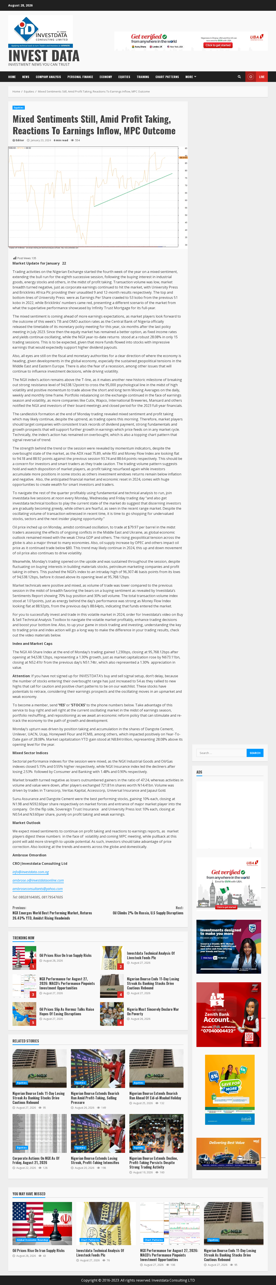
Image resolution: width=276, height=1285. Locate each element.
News (25, 76)
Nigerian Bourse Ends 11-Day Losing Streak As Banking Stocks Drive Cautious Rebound (112, 986)
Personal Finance (80, 76)
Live (262, 76)
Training (143, 76)
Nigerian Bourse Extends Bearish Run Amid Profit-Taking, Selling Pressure (98, 1068)
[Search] (239, 77)
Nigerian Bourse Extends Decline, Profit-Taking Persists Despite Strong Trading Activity (156, 1133)
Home (12, 76)
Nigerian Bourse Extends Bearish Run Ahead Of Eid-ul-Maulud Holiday (156, 1068)
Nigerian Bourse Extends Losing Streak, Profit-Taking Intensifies (98, 1133)
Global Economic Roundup (32, 1239)
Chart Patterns (167, 76)
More (189, 76)
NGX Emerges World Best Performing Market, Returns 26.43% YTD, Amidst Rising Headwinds (52, 913)
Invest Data (44, 54)
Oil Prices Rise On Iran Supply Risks (24, 958)
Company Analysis (48, 76)
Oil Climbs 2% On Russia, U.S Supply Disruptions (148, 910)
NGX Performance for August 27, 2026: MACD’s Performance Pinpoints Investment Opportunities (24, 986)
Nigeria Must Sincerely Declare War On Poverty (112, 1014)
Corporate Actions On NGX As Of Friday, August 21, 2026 (40, 1133)
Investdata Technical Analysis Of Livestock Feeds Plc (112, 958)
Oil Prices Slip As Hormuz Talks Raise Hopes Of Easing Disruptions (24, 1014)
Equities (124, 76)
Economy (106, 76)
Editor (20, 140)
